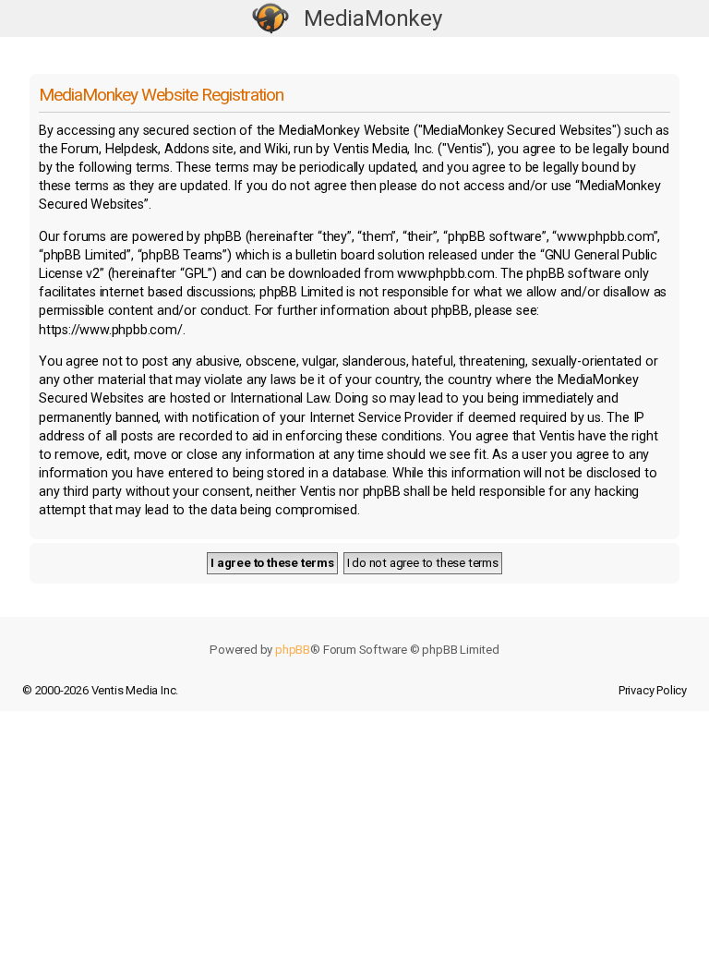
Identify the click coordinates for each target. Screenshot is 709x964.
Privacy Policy (653, 690)
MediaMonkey (373, 18)
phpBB (292, 650)
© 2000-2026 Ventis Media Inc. (100, 690)
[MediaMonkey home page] (270, 19)
